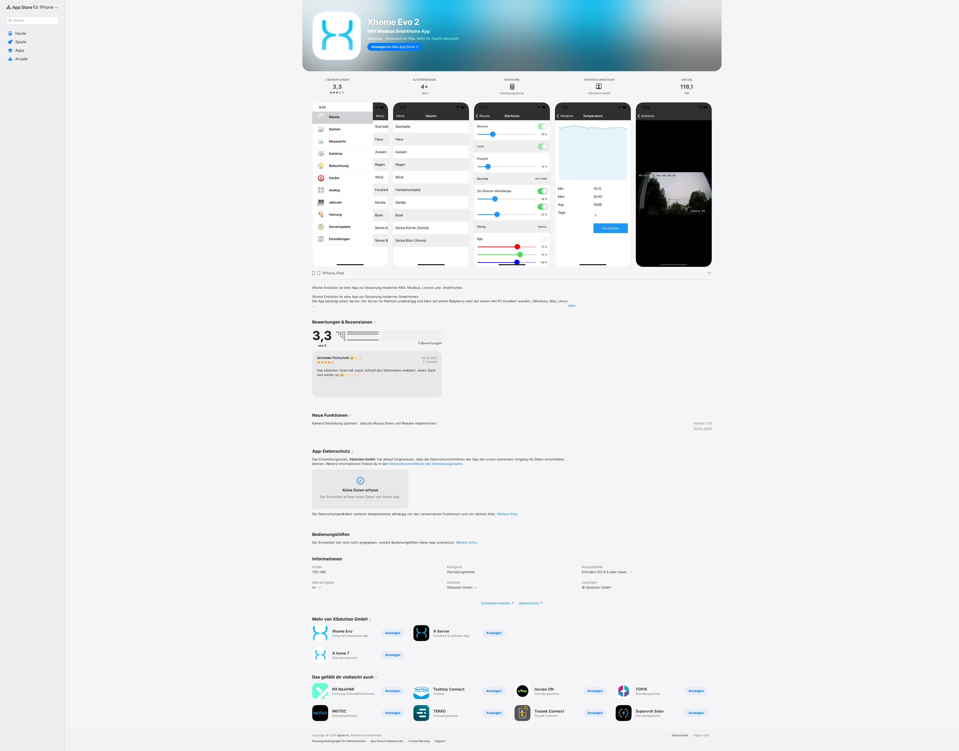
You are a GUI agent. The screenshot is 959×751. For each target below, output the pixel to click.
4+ (314, 587)
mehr (572, 306)
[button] (32, 33)
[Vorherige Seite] (307, 185)
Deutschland (680, 735)
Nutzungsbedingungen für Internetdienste (338, 741)
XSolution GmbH (460, 587)
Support (440, 741)
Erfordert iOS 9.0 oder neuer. (605, 572)
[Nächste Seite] (716, 185)
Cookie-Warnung (419, 741)
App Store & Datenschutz (387, 741)
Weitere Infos (507, 514)
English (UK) (701, 735)
